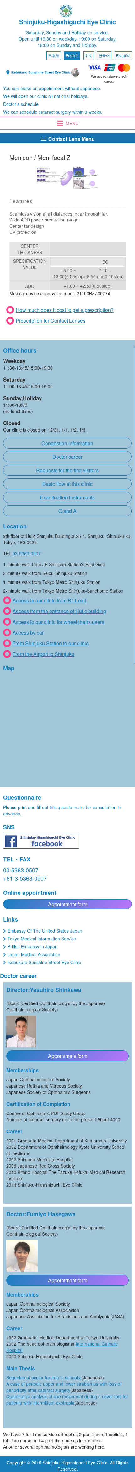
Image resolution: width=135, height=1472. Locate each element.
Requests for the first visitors (67, 470)
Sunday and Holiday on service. (77, 32)
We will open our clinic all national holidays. (46, 96)
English (72, 55)
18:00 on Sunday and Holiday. (67, 45)
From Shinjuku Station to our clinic (51, 643)
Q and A (67, 511)
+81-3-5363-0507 (25, 878)
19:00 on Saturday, (97, 39)
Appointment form (67, 904)
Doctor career (67, 456)
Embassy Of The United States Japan (45, 931)
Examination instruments (67, 497)
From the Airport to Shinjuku (43, 654)
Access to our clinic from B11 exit (49, 600)
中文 (88, 55)
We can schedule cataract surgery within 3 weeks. (52, 112)
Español (123, 55)
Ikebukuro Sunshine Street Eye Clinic (44, 962)
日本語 (53, 55)
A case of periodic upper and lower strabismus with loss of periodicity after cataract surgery (64, 1387)
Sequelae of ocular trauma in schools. (43, 1377)
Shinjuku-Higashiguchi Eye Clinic (67, 21)
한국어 (104, 55)
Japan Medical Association (34, 954)
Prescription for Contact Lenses (50, 320)
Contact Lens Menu (71, 138)
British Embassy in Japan (32, 946)
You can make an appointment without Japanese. (52, 88)
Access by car (28, 632)
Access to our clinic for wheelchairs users (58, 621)
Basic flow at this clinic (67, 483)
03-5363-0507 (27, 553)
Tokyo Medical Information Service (42, 938)
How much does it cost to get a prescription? (65, 309)
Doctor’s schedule (21, 104)
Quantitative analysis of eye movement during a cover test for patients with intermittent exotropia (67, 1399)
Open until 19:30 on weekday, (48, 39)
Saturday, (35, 32)
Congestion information (67, 443)
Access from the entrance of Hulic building (59, 611)
